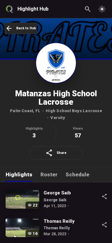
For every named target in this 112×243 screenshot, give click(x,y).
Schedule (77, 174)
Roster (49, 174)
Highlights (19, 174)
